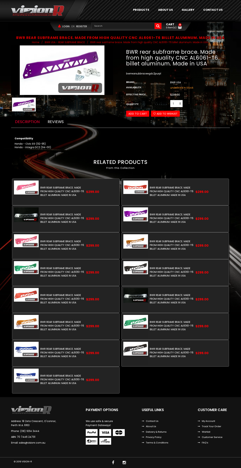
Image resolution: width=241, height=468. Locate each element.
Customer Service (212, 437)
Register (81, 26)
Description (27, 121)
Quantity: (132, 104)
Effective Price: (136, 94)
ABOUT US (165, 10)
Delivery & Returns (156, 432)
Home (35, 42)
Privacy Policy (153, 437)
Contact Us (152, 421)
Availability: (134, 87)
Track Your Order (211, 426)
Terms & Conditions (157, 442)
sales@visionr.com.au (32, 442)
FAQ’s (205, 442)
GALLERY (188, 10)
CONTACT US (213, 10)
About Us (151, 426)
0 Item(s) (173, 26)
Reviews (56, 121)
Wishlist (206, 432)
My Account (208, 421)
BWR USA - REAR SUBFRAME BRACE (65, 42)
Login (66, 26)
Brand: (130, 82)
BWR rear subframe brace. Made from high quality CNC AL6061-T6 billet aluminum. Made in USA (62, 191)
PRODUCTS (141, 10)
